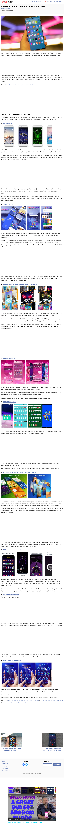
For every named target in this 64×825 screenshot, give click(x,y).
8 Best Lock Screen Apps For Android (51, 700)
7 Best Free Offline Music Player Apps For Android (17, 703)
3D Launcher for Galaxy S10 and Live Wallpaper (19, 284)
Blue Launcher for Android (12, 660)
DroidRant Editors (6, 8)
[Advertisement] (32, 257)
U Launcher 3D (8, 204)
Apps (2, 11)
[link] (10, 796)
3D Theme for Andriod (11, 595)
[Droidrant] (9, 2)
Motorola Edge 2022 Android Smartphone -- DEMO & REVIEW (28, 796)
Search (57, 764)
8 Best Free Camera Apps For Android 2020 (21, 85)
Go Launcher (7, 123)
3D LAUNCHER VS (9, 402)
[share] (53, 795)
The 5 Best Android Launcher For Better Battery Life (23, 700)
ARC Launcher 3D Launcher (13, 550)
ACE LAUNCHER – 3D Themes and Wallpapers (19, 472)
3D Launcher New (9, 358)
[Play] (40, 790)
